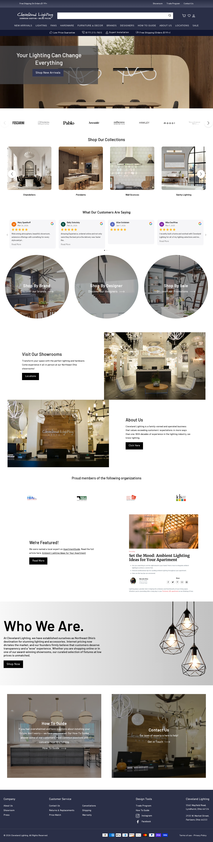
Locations (182, 25)
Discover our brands (33, 291)
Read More (16, 244)
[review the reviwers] (52, 225)
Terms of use (185, 835)
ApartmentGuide (71, 549)
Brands (112, 25)
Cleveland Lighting (19, 835)
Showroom (9, 810)
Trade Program (143, 806)
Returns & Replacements (61, 810)
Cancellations (89, 806)
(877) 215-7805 (93, 33)
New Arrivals (23, 25)
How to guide (147, 25)
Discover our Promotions (172, 291)
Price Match (55, 815)
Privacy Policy (200, 835)
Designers (127, 25)
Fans (54, 25)
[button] (208, 123)
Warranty (87, 815)
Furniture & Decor (90, 25)
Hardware (67, 25)
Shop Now (13, 664)
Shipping (86, 810)
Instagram (147, 816)
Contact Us (54, 806)
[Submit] (169, 16)
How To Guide (50, 748)
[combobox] (115, 15)
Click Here (134, 445)
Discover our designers (103, 291)
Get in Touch (155, 742)
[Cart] (184, 16)
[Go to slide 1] (104, 250)
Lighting (41, 25)
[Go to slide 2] (106, 250)
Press (7, 815)
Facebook (146, 821)
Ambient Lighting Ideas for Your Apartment (64, 553)
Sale (196, 25)
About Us (166, 25)
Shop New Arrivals (48, 72)
